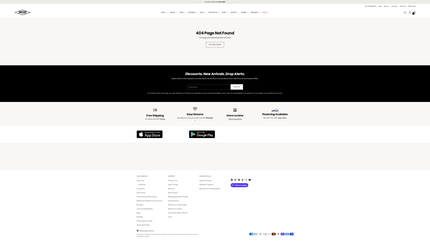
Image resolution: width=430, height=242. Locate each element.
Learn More (282, 118)
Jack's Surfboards (154, 234)
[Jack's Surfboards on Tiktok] (242, 180)
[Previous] (196, 2)
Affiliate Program (206, 184)
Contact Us (172, 180)
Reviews (140, 205)
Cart (170, 217)
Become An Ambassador (209, 188)
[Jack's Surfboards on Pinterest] (239, 180)
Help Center (173, 184)
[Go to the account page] (410, 12)
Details (162, 119)
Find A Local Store (235, 119)
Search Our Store (175, 209)
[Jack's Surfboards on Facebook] (232, 180)
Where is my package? (177, 205)
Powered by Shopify (143, 236)
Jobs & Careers (205, 180)
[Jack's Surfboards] (22, 12)
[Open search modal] (405, 12)
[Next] (234, 2)
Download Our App (144, 221)
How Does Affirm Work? (178, 213)
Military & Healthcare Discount (149, 201)
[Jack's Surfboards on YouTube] (250, 180)
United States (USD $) (146, 231)
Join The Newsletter (145, 209)
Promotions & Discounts (147, 197)
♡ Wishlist (141, 184)
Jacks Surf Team (143, 225)
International (173, 201)
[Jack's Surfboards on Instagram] (235, 180)
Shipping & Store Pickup (178, 197)
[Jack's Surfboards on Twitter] (246, 180)
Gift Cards (141, 192)
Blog (138, 213)
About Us (140, 180)
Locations (141, 188)
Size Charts (172, 192)
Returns (171, 188)
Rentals (140, 217)
